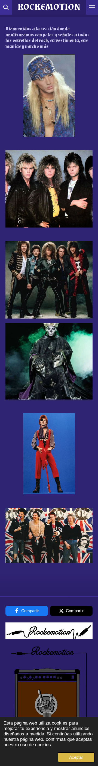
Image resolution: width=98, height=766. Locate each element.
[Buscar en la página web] (6, 7)
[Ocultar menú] (92, 7)
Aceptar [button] (76, 757)
